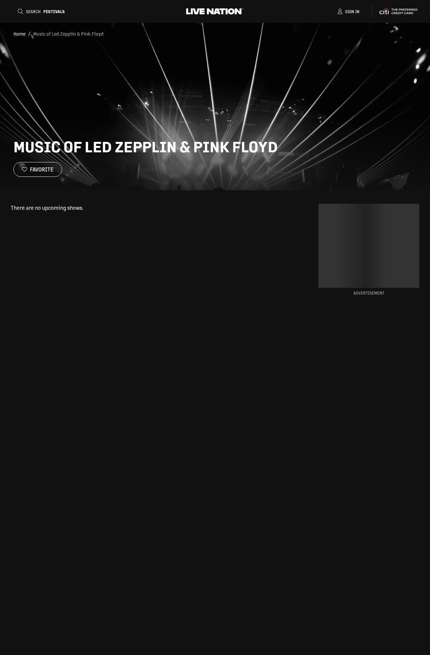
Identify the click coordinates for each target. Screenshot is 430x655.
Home (19, 34)
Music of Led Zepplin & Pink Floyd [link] (68, 34)
